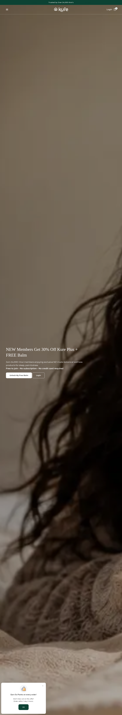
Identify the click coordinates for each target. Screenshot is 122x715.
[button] (19, 375)
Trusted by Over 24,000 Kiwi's (61, 2)
